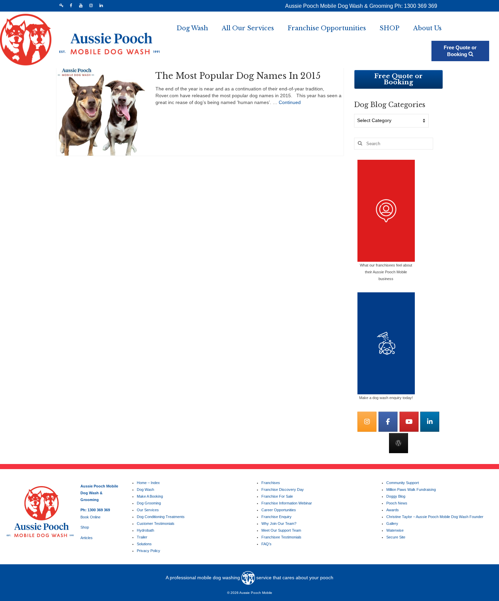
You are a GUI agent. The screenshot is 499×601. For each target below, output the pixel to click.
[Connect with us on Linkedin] (429, 422)
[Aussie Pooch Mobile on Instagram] (366, 422)
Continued (290, 102)
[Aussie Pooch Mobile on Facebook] (388, 422)
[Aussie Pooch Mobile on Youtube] (409, 422)
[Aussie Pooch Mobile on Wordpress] (398, 443)
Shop (84, 527)
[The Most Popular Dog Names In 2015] (100, 111)
